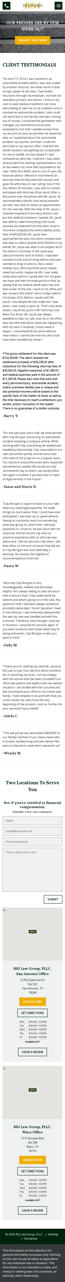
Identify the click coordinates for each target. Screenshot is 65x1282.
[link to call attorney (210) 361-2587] (6, 6)
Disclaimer (31, 1238)
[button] (32, 932)
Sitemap (53, 1234)
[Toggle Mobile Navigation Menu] (58, 6)
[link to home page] (32, 5)
